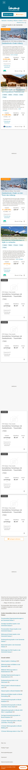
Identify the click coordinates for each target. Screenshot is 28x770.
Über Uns (3, 743)
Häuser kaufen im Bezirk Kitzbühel (10, 691)
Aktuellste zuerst (20, 22)
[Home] (14, 8)
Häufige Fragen (5, 747)
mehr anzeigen (14, 54)
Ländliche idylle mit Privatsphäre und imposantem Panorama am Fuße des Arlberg (13, 91)
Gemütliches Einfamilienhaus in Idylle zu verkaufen (13, 241)
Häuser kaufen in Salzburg (8, 661)
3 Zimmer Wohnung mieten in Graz (10, 731)
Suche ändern (9, 14)
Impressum (4, 757)
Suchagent (20, 14)
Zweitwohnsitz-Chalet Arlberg (12, 43)
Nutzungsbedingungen (6, 752)
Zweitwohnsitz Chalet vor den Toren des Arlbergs (12, 194)
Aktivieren (23, 767)
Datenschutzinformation (7, 762)
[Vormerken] (24, 30)
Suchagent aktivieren (14, 539)
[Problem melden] (24, 71)
